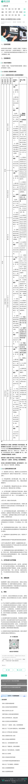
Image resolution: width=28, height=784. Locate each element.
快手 (14, 12)
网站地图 (6, 780)
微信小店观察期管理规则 (8, 768)
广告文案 (11, 780)
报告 (16, 15)
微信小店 (3, 665)
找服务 (13, 660)
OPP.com (15, 779)
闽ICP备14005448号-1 (19, 780)
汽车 (6, 9)
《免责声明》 (4, 659)
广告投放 (7, 660)
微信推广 (15, 22)
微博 (17, 12)
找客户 (10, 660)
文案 (9, 15)
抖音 (6, 12)
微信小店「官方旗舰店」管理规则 (10, 764)
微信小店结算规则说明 (7, 771)
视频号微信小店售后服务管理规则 (10, 714)
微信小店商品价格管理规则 (8, 739)
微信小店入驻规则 (6, 753)
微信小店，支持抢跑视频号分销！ (10, 743)
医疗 (16, 9)
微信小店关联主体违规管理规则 (9, 721)
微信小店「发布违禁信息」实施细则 (11, 750)
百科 (13, 15)
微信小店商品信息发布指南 (8, 757)
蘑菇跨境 (16, 660)
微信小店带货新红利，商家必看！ (10, 718)
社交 (13, 9)
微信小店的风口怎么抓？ (8, 710)
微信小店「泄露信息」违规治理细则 (11, 746)
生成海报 (4, 675)
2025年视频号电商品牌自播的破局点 (11, 760)
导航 (19, 15)
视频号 (10, 12)
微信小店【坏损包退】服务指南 (9, 732)
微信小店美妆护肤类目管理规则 (9, 707)
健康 (19, 9)
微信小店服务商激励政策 (8, 703)
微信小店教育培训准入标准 (8, 735)
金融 (9, 9)
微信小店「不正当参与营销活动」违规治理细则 (13, 728)
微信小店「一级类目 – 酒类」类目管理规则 (12, 725)
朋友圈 (20, 12)
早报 (6, 15)
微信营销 (19, 22)
